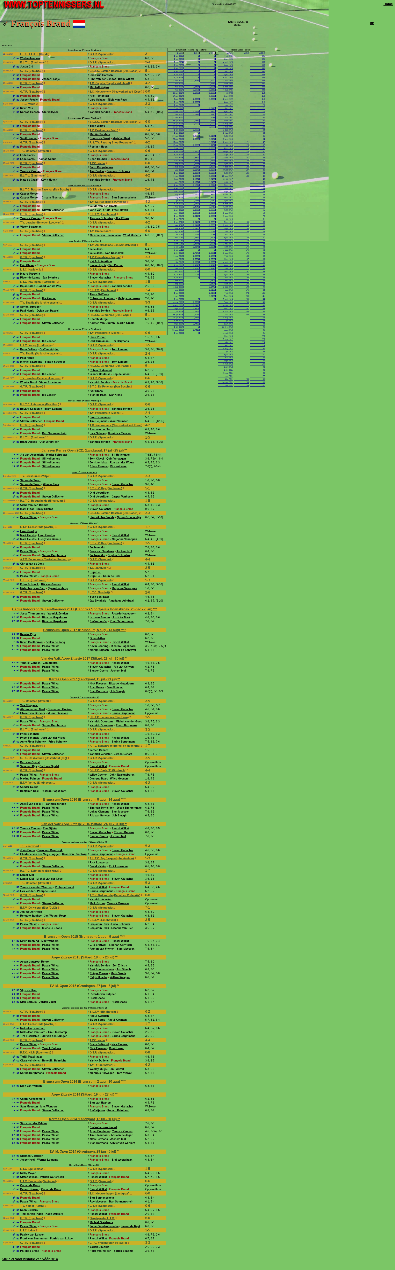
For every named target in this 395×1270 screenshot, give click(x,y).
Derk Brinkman (99, 341)
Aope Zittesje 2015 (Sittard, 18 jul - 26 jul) (83, 957)
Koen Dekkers (29, 1210)
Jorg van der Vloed (53, 737)
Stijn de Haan (28, 990)
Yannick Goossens (101, 721)
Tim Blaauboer (99, 1135)
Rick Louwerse (99, 862)
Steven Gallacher (53, 209)
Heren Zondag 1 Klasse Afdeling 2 (84, 186)
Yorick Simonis (99, 1246)
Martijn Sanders (100, 134)
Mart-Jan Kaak (121, 138)
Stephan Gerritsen (120, 944)
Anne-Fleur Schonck (33, 741)
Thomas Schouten (101, 218)
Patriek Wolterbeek (52, 1176)
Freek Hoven (120, 209)
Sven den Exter (99, 596)
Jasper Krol (27, 1159)
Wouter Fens (51, 484)
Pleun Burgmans (126, 725)
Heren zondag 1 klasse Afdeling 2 (84, 401)
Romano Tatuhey (31, 915)
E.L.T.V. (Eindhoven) (33, 62)
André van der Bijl (31, 803)
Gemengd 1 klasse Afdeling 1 (84, 523)
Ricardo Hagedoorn (124, 613)
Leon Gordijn (28, 531)
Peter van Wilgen (100, 1250)
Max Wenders (49, 940)
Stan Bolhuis (28, 1001)
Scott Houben (28, 138)
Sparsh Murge (99, 319)
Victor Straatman (31, 226)
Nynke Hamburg (58, 588)
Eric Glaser (27, 265)
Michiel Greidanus (101, 1222)
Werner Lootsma (47, 1159)
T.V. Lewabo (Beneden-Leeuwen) (40, 222)
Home (388, 4)
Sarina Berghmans (54, 555)
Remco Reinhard (118, 1110)
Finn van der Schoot (103, 78)
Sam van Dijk (28, 766)
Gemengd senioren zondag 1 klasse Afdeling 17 (84, 842)
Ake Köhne (122, 218)
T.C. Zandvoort (99, 567)
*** (155, 609)
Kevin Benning (99, 646)
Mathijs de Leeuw (129, 298)
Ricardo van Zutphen (103, 994)
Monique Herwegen (102, 1072)
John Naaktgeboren (122, 774)
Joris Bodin (27, 850)
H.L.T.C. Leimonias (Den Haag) (109, 314)
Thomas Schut (46, 158)
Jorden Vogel (47, 1001)
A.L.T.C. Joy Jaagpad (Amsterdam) (112, 858)
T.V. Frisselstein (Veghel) (105, 257)
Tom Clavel (97, 458)
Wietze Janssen (30, 58)
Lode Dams (27, 155)
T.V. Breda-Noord (100, 231)
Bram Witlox (126, 78)
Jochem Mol (97, 547)
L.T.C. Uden (27, 1230)
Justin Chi (26, 66)
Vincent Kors (118, 466)
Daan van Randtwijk (50, 850)
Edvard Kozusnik (31, 408)
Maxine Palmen (30, 778)
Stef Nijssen (97, 1110)
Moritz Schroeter (56, 454)
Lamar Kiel (27, 874)
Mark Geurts (28, 535)
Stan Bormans (99, 691)
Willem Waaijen (120, 977)
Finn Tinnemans (100, 417)
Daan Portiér (98, 337)
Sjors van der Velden (33, 1123)
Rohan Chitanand (101, 370)
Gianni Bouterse (100, 374)
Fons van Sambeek (102, 551)
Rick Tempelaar (99, 95)
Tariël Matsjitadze (31, 1056)
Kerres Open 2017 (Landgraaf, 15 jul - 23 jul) (83, 679)
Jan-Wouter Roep (31, 911)
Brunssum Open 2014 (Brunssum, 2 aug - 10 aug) (82, 1081)
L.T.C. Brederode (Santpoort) (38, 1181)
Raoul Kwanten (99, 1015)
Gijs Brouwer (98, 944)
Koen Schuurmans (122, 621)
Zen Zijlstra (50, 662)
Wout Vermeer (119, 421)
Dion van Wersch (31, 1085)
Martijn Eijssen (99, 649)
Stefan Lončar (98, 621)
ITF (372, 23)
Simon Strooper (30, 306)
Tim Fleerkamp (57, 1032)
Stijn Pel (95, 572)
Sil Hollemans (121, 454)
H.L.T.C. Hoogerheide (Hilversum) (41, 500)
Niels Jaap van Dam (32, 588)
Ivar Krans (96, 390)
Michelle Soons (52, 928)
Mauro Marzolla (30, 273)
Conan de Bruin (30, 1185)
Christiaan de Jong (32, 563)
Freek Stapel (98, 997)
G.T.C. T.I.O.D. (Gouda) (34, 54)
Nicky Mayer (28, 1173)
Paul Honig (27, 310)
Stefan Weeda (28, 1176)
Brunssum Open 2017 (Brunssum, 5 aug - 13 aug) (82, 630)
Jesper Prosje (51, 78)
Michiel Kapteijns (31, 361)
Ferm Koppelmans (101, 167)
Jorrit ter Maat (98, 462)
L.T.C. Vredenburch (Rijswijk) (108, 1242)
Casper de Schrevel (123, 649)
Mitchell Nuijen (99, 87)
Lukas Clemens (99, 811)
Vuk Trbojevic (29, 705)
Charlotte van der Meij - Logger (40, 854)
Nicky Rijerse (44, 508)
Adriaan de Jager (121, 1135)
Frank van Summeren (34, 1238)
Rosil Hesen (116, 1048)
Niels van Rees (117, 99)
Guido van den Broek (103, 205)
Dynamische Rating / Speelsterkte (191, 50)
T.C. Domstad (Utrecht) (34, 150)
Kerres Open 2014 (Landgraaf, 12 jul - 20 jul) (83, 1119)
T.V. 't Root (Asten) (101, 1064)
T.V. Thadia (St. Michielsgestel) (39, 302)
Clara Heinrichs (30, 1060)
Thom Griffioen (99, 294)
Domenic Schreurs (118, 171)
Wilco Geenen (98, 774)
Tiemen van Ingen (31, 1213)
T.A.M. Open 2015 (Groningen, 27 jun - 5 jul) (83, 986)
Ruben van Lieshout (102, 298)
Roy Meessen (98, 1201)
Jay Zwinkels (51, 277)
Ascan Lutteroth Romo (34, 961)
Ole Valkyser (50, 111)
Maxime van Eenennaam (105, 235)
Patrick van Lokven (32, 1234)
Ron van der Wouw (122, 462)
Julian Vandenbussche (104, 1226)
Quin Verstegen (116, 458)
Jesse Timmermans (32, 613)
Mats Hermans (99, 1138)
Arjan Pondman (100, 1131)
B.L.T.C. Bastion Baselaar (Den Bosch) (114, 70)
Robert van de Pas (49, 286)
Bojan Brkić (27, 286)
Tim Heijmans (120, 341)
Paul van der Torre (101, 429)
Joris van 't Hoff (100, 209)
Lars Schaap (98, 99)
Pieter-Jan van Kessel (103, 1127)
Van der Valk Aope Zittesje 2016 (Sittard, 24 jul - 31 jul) (83, 824)
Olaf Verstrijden (49, 349)
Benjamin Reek (29, 790)
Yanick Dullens (51, 1048)
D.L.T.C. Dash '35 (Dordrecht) (108, 770)
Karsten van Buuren (102, 322)
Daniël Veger (115, 687)
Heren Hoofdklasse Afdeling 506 (84, 1165)
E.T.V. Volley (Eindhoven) (36, 345)
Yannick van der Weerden (36, 887)
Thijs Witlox (97, 125)
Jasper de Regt (130, 1226)
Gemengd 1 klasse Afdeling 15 (84, 697)
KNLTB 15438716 (238, 22)
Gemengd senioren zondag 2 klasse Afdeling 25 (84, 1008)
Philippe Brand (64, 887)
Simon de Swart (100, 138)
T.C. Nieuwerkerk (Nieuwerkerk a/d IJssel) (116, 91)
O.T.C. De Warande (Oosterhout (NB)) (43, 758)
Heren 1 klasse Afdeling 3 (84, 472)
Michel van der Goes (129, 721)
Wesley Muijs (98, 1069)
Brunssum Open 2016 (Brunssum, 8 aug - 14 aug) (82, 799)
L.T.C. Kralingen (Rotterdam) (38, 281)
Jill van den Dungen (54, 1035)
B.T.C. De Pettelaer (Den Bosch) (110, 386)
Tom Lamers (120, 349)
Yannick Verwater (101, 753)
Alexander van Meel (32, 709)
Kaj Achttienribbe (101, 261)
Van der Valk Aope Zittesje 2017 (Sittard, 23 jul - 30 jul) (83, 658)
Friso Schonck (29, 584)
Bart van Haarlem (101, 1102)
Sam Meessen (120, 811)
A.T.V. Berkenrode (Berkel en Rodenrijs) (45, 559)
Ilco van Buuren (100, 617)
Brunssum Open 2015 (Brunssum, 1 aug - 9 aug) (82, 936)
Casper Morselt (29, 193)
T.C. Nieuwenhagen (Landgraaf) (109, 1193)
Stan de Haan (98, 394)
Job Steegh (117, 691)
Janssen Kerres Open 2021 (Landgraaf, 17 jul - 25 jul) (83, 450)
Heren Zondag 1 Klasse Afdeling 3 (84, 241)
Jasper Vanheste (122, 496)
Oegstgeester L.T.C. (102, 1218)
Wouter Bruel (28, 382)
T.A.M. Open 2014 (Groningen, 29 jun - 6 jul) (83, 1151)
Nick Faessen (98, 683)
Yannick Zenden (100, 111)
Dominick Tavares (119, 433)
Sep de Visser (121, 374)
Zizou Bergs (97, 1019)
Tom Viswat (116, 1069)
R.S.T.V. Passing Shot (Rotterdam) (111, 142)
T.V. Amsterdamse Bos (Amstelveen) (113, 244)
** (125, 450)
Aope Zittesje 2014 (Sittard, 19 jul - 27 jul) (83, 1094)
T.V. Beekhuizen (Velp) (104, 130)
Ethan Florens (99, 466)
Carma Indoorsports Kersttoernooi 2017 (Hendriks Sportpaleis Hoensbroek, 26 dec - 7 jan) (82, 609)
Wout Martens (132, 235)
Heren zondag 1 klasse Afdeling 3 (84, 329)
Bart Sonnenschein (124, 197)
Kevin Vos (26, 108)
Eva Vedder (27, 891)
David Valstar (98, 866)
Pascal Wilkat (28, 517)
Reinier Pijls (28, 634)
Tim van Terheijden (102, 807)
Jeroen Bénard (99, 750)
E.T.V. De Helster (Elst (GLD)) (38, 907)
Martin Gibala (125, 322)
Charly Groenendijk (32, 1098)
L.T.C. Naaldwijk (30, 269)
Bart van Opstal (30, 762)
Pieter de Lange (30, 277)
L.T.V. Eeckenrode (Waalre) (37, 526)
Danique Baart (99, 778)
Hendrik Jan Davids (102, 517)
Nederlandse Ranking (241, 50)
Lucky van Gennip (49, 539)
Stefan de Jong (55, 642)
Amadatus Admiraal (121, 600)
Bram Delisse (28, 349)
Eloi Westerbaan (122, 1159)
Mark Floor (27, 508)
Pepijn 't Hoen (99, 146)
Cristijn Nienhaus (53, 197)
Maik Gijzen (97, 903)
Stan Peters (97, 687)
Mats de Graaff (29, 179)
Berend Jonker (29, 1189)
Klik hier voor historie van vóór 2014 (30, 1259)
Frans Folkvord (99, 1044)
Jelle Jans (96, 249)
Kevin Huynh (49, 179)
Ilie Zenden (49, 298)
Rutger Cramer (99, 973)
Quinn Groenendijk (129, 517)
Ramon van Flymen (102, 948)
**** (123, 630)
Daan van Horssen (101, 75)
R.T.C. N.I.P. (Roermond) (35, 1052)
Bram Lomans (53, 408)
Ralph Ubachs (98, 977)
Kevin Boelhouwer (31, 642)
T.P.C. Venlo (27, 103)
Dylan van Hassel (48, 310)
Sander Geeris (99, 670)
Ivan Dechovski (114, 252)
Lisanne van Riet (121, 928)
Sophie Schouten (119, 555)
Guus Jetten (97, 638)
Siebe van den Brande (34, 505)
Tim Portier (97, 171)
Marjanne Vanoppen (124, 539)
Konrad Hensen (30, 111)
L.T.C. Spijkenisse (31, 1168)
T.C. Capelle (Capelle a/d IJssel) (110, 83)
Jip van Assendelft (32, 454)
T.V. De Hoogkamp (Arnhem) (108, 201)
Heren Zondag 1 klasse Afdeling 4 (84, 50)
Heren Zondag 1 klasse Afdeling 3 (84, 118)
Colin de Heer (111, 576)
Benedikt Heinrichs (54, 1060)
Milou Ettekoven (58, 713)
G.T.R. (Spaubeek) (101, 54)
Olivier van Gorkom (60, 709)
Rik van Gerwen (51, 584)
